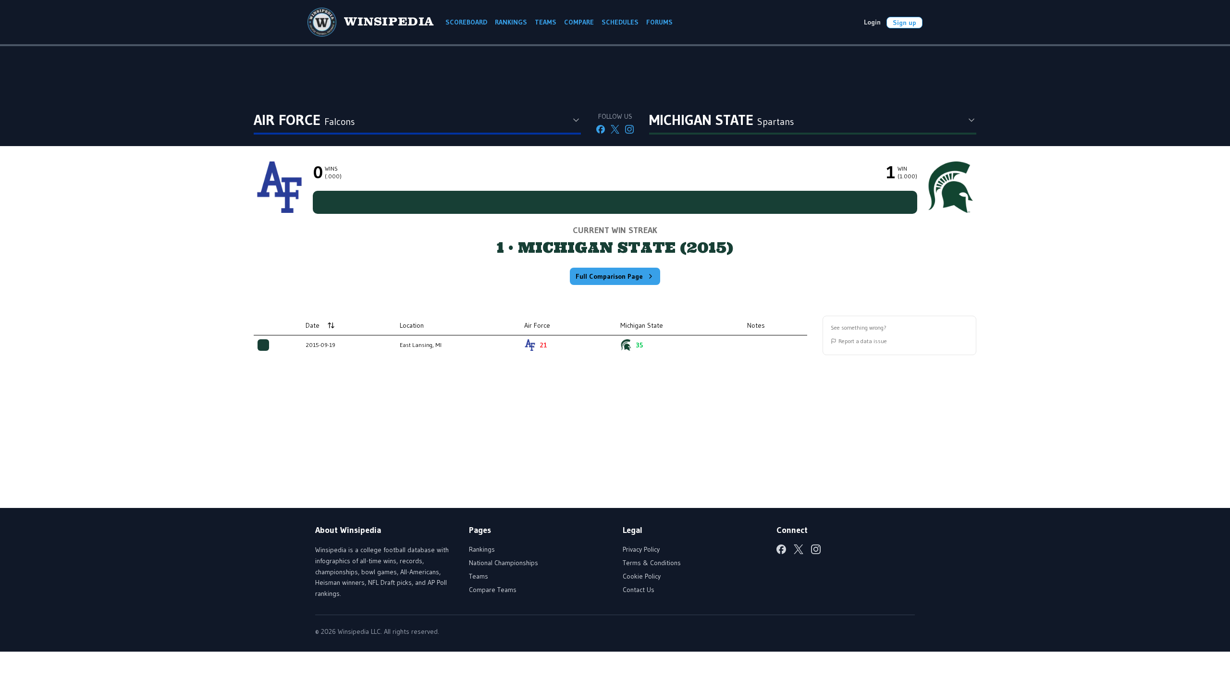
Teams (478, 576)
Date (313, 325)
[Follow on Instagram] (629, 129)
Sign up (904, 22)
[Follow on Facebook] (600, 129)
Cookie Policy (642, 576)
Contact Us (638, 589)
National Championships (503, 562)
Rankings (482, 549)
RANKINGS (511, 22)
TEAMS (545, 22)
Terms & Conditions (652, 562)
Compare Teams (493, 589)
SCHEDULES (620, 22)
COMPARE (579, 22)
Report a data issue (862, 341)
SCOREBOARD (466, 22)
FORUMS (659, 22)
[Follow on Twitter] (615, 129)
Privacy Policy (641, 549)
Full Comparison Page (609, 276)
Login (872, 22)
